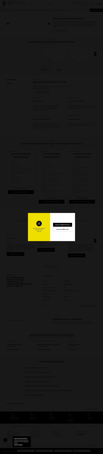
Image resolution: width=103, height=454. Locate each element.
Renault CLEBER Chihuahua (62, 224)
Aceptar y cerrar (18, 444)
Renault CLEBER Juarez (62, 229)
